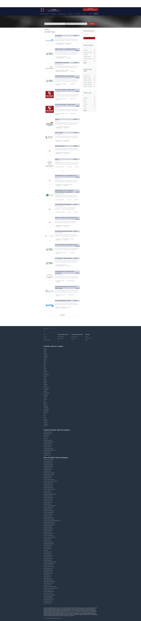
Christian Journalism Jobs (48, 555)
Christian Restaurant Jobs (48, 573)
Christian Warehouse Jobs (48, 596)
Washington (46, 420)
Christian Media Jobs (47, 546)
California (45, 353)
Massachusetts (46, 374)
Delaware (45, 358)
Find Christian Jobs (74, 336)
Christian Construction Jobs (48, 482)
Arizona (45, 351)
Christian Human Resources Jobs (49, 523)
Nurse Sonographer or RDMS (63, 300)
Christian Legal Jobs (47, 540)
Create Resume (74, 338)
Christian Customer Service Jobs (49, 489)
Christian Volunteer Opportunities (49, 594)
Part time (47, 29)
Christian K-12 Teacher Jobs (49, 533)
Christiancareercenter (52, 618)
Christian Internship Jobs (48, 527)
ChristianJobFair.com (87, 611)
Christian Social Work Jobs (48, 448)
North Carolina (46, 387)
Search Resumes (61, 338)
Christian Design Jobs (47, 492)
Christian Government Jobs (48, 512)
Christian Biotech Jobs (47, 471)
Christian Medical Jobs (48, 548)
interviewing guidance (90, 612)
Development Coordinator (62, 62)
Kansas (45, 369)
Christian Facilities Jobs (48, 443)
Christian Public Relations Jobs (49, 563)
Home (45, 334)
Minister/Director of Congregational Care (65, 175)
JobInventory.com (88, 338)
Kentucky (45, 371)
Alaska (45, 348)
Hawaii (45, 363)
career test (69, 612)
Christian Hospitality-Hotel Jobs (49, 518)
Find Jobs (92, 23)
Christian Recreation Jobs (48, 568)
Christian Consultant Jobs (48, 484)
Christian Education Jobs (48, 495)
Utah (44, 415)
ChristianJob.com (69, 611)
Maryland (45, 376)
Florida (45, 359)
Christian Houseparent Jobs (48, 525)
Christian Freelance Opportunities (49, 505)
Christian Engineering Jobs (48, 497)
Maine (45, 377)
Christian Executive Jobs (48, 500)
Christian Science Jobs (48, 578)
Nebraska (45, 391)
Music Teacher (59, 132)
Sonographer (58, 35)
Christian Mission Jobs (47, 551)
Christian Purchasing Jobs (48, 535)
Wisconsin (45, 422)
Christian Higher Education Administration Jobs (52, 520)
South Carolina (46, 409)
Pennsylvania (46, 405)
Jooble (86, 336)
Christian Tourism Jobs (48, 584)
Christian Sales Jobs (47, 576)
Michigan (45, 379)
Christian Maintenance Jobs (48, 441)
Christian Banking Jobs (48, 469)
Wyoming (45, 425)
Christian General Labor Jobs (49, 510)
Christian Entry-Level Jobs (48, 499)
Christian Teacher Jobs (48, 440)
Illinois (45, 366)
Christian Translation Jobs (48, 589)
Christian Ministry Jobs (48, 433)
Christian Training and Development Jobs (51, 588)
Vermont (45, 419)
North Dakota (46, 389)
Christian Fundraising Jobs (48, 507)
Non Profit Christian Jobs (48, 431)
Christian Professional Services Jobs (50, 561)
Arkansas (45, 349)
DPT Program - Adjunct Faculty (63, 258)
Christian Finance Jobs (48, 504)
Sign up (95, 13)
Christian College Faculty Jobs (49, 522)
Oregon (45, 404)
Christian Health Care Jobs (48, 517)
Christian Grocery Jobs (48, 515)
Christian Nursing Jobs (48, 556)
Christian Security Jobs (48, 538)
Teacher (57, 119)
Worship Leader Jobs (47, 453)
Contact (45, 336)
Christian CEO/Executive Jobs (49, 474)
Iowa (44, 364)
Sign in (90, 13)
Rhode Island (46, 407)
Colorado (45, 354)
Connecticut (46, 356)
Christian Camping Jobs (48, 445)
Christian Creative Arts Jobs (48, 487)
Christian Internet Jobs (48, 532)
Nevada (45, 397)
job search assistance (81, 612)
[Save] (78, 35)
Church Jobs (46, 436)
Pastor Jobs (46, 438)
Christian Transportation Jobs (49, 591)
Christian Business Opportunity (49, 472)
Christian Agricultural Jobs (48, 464)
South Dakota (46, 410)
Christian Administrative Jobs (49, 459)
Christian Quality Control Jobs (49, 566)
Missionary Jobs (46, 435)
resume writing (74, 612)
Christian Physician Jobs (48, 560)
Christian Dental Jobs (47, 490)
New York (45, 399)
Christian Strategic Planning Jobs (49, 581)
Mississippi (45, 384)
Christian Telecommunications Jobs (50, 586)
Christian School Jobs (47, 446)
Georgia (45, 361)
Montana (45, 386)
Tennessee (45, 412)
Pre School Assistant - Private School (65, 89)
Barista (57, 159)
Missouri (45, 382)
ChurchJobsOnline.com (77, 611)
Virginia (45, 417)
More (85, 62)
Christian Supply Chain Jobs (48, 583)
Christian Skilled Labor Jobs (48, 579)
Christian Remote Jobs (48, 601)
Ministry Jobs (46, 550)
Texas (45, 414)
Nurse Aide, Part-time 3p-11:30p (63, 231)
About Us (45, 338)
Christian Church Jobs (47, 477)
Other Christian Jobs (47, 553)
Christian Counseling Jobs (48, 485)
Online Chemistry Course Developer (64, 76)
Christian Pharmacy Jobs (48, 558)
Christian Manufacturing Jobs (49, 543)
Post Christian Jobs (61, 336)
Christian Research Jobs (48, 571)
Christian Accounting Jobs (48, 461)
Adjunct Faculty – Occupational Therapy (65, 49)
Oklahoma (45, 402)
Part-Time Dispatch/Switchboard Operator (66, 244)
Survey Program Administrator (63, 204)
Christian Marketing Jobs (48, 545)
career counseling (63, 612)
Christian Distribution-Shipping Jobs (50, 494)
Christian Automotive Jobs (48, 467)
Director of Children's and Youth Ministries (66, 217)
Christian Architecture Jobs (48, 466)
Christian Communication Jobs (49, 479)
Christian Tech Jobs (47, 451)
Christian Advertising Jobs (48, 462)
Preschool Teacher (60, 146)
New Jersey (46, 394)
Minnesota (45, 381)
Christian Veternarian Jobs (48, 593)
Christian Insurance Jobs (48, 530)
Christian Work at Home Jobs (49, 599)
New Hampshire (46, 392)
